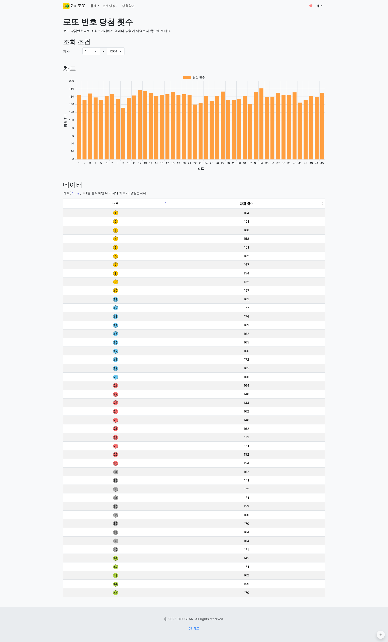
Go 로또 (77, 5)
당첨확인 (128, 6)
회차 (66, 51)
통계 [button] (93, 6)
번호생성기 (110, 6)
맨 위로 (194, 628)
